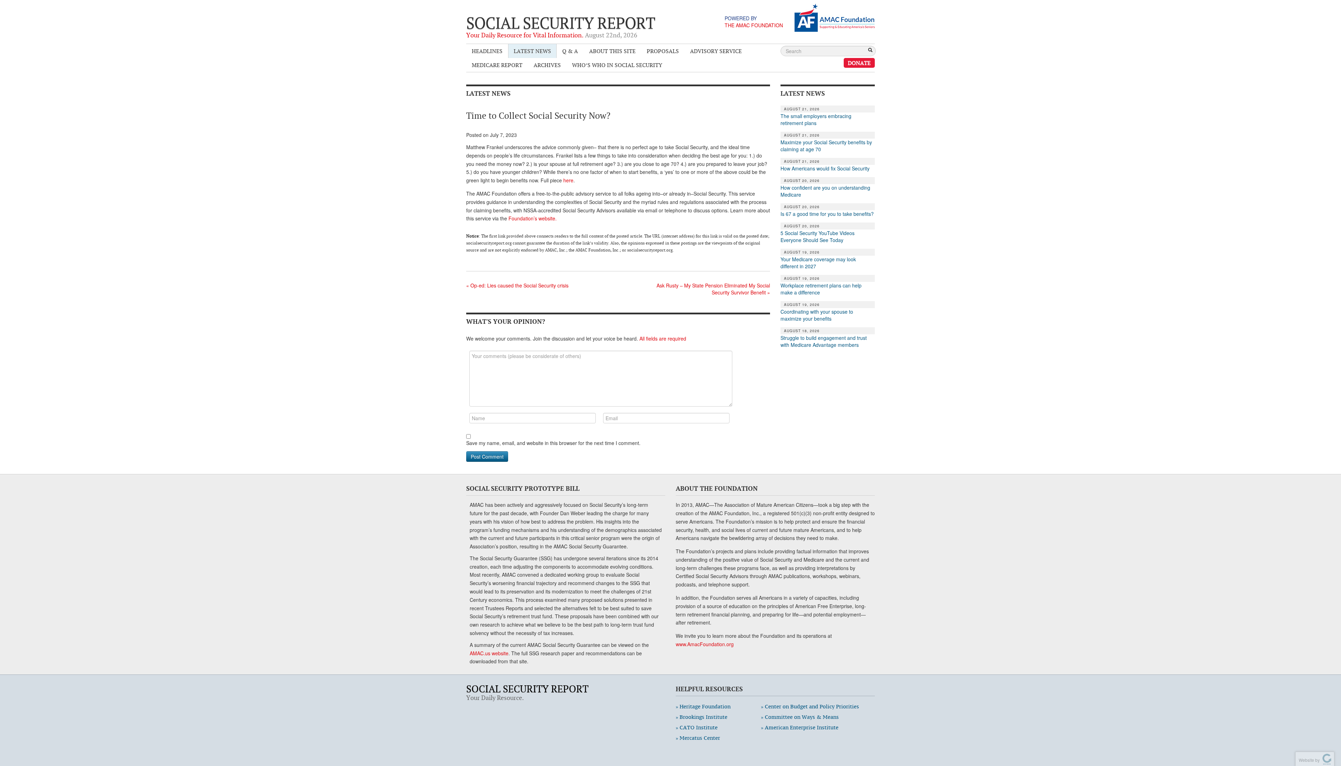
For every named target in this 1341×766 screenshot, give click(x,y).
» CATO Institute (697, 727)
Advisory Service (716, 51)
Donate (859, 63)
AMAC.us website (489, 653)
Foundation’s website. (532, 218)
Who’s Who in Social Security (617, 65)
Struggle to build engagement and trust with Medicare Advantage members (824, 341)
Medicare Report (497, 65)
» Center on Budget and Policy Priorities (810, 706)
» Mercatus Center (698, 738)
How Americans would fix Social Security (825, 168)
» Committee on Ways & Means (800, 717)
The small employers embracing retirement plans (816, 119)
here (568, 180)
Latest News (532, 51)
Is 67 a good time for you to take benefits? (827, 213)
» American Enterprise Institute (799, 727)
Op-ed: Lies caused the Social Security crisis (517, 285)
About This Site (612, 51)
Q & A (570, 51)
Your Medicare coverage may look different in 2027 (818, 263)
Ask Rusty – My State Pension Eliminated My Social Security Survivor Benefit (713, 289)
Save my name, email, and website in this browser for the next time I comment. (553, 442)
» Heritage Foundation (703, 706)
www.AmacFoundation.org (705, 644)
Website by (1308, 760)
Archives (547, 65)
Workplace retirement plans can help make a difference (821, 289)
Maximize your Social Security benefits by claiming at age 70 (826, 146)
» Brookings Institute (701, 717)
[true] (870, 50)
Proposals (663, 51)
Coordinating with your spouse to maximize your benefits (817, 315)
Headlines (487, 51)
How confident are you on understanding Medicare (825, 191)
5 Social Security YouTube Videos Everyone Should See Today (818, 236)
